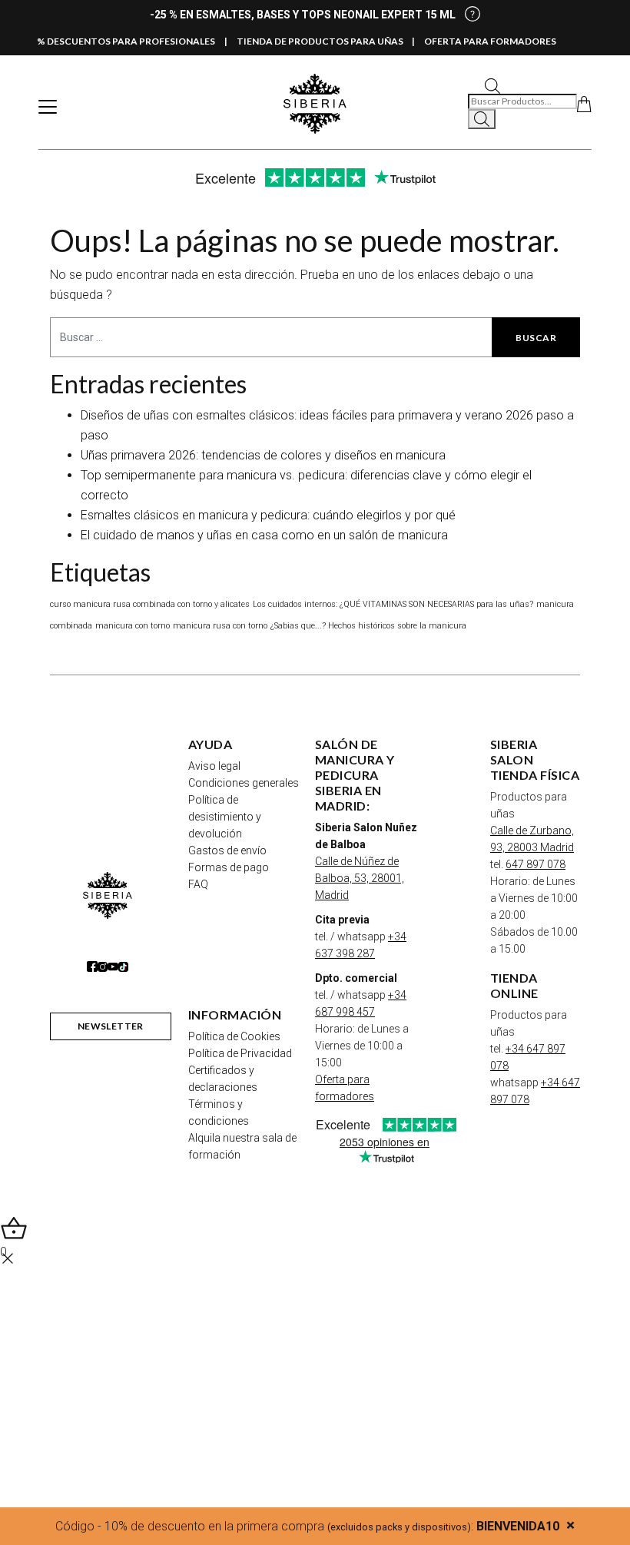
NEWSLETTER (111, 1026)
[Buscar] (482, 119)
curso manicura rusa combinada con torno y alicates (150, 604)
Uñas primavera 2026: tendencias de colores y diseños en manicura (263, 455)
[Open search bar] (492, 85)
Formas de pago (228, 867)
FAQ (198, 884)
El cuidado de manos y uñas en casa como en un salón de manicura (264, 535)
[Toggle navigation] (47, 106)
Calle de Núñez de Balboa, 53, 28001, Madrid (359, 878)
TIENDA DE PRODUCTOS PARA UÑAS (320, 41)
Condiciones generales (243, 783)
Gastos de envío (227, 850)
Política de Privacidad (240, 1053)
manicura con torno (132, 626)
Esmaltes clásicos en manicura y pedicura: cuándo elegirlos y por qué (268, 515)
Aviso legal (214, 766)
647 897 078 (535, 864)
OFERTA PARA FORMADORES (490, 41)
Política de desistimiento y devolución (224, 817)
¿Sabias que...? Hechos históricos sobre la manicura (368, 626)
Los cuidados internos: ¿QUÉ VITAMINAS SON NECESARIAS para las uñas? (393, 604)
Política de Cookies (234, 1036)
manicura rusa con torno (220, 626)
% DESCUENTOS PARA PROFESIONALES (126, 41)
